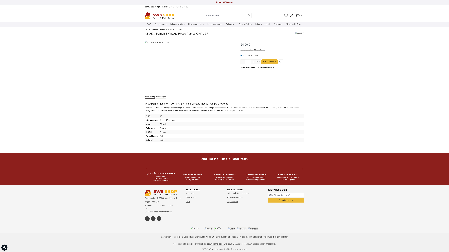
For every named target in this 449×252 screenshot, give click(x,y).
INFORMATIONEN (235, 190)
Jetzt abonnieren (286, 200)
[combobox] (225, 15)
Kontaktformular (165, 212)
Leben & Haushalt (254, 237)
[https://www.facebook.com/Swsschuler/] (147, 218)
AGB (188, 202)
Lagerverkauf (232, 202)
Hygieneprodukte (197, 237)
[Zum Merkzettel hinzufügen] (280, 62)
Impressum (190, 193)
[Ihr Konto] (292, 15)
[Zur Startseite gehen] (159, 15)
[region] (190, 66)
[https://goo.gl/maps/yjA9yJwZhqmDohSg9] (159, 218)
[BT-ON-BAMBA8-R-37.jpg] (190, 66)
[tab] (150, 97)
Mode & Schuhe (213, 237)
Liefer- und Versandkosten (238, 193)
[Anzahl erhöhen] (253, 62)
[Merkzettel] (286, 15)
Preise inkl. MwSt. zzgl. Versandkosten (253, 50)
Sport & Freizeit (238, 237)
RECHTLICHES (193, 190)
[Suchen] (249, 15)
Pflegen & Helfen (280, 237)
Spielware (267, 237)
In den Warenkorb (269, 62)
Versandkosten (217, 244)
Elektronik (225, 237)
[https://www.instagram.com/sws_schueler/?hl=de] (153, 218)
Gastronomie (166, 237)
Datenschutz (191, 197)
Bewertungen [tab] (161, 97)
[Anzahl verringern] (243, 62)
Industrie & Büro (181, 237)
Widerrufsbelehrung (235, 197)
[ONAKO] (299, 33)
